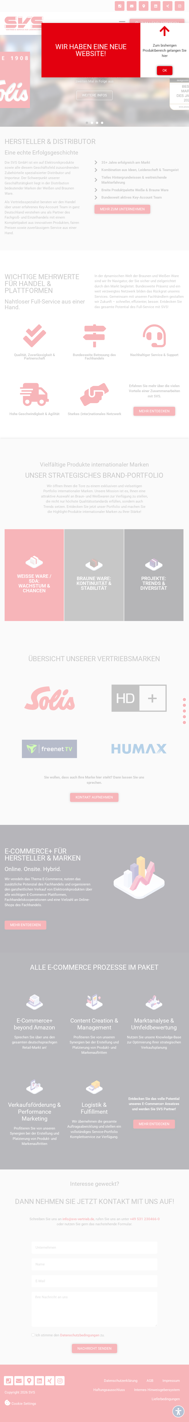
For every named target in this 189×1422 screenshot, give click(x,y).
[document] (94, 711)
